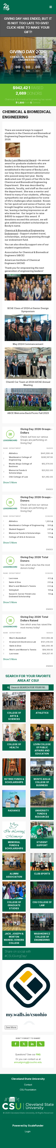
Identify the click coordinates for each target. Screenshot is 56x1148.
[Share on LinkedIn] (32, 1044)
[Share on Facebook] (15, 1044)
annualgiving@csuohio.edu (28, 1062)
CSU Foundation (28, 1089)
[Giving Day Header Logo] (6, 7)
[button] (40, 1044)
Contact (28, 1084)
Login (27, 1131)
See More (11, 1027)
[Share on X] (24, 1044)
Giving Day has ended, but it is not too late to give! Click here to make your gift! (28, 25)
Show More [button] (10, 482)
